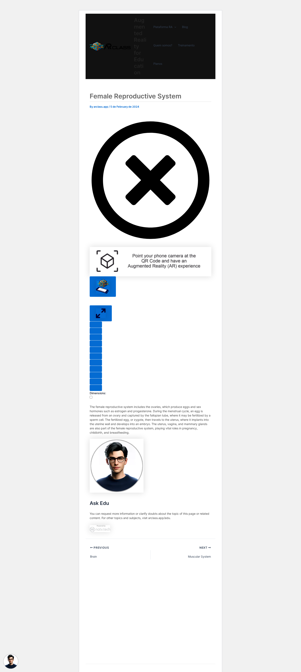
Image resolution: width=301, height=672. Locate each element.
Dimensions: (98, 393)
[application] (174, 27)
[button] (150, 239)
